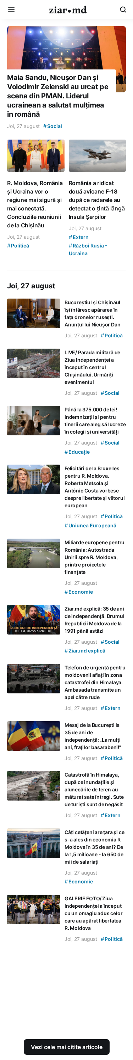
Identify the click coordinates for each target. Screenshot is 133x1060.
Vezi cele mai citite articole (66, 1046)
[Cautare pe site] (123, 9)
